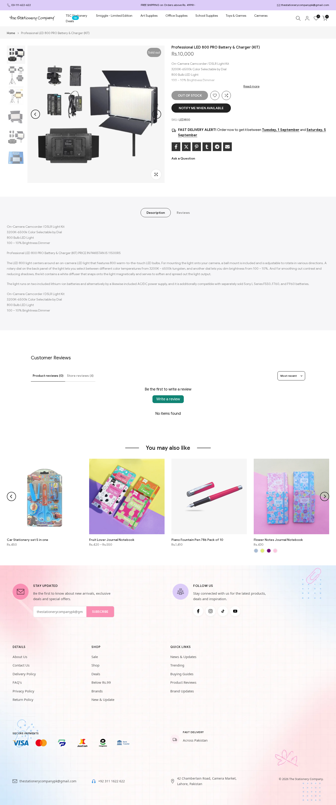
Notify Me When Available (201, 108)
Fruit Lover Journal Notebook (111, 540)
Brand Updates (182, 691)
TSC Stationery (76, 16)
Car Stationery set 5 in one (27, 540)
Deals (71, 20)
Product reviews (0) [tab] (48, 376)
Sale (94, 656)
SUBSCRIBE (100, 612)
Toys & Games (236, 16)
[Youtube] (235, 611)
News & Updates (183, 656)
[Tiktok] (223, 611)
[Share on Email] (227, 146)
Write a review (168, 399)
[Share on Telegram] (217, 146)
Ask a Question (183, 158)
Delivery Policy (24, 674)
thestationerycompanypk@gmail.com (305, 5)
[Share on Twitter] (186, 146)
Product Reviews (183, 682)
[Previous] (35, 114)
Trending (177, 665)
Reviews (183, 213)
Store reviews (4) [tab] (80, 376)
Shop (95, 665)
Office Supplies (176, 16)
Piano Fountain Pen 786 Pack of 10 (197, 540)
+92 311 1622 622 (111, 781)
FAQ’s (17, 682)
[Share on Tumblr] (206, 146)
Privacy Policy (23, 691)
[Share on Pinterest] (196, 146)
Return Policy (23, 699)
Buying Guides (181, 674)
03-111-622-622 (21, 5)
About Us (20, 656)
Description (156, 213)
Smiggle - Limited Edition (114, 16)
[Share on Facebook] (176, 146)
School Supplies (206, 16)
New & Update (102, 699)
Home (11, 33)
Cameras (260, 16)
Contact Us (21, 665)
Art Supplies (148, 16)
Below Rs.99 (101, 682)
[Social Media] (198, 611)
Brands (97, 691)
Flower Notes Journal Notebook (278, 540)
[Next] (156, 114)
